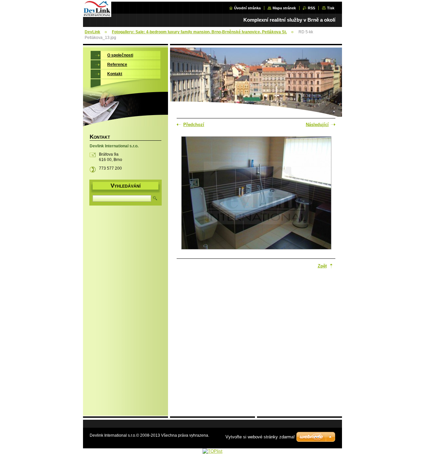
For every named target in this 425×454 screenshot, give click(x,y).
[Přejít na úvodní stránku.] (97, 15)
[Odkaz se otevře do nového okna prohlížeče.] (256, 193)
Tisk (330, 8)
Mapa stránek (284, 8)
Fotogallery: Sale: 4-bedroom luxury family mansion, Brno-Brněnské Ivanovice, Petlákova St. (199, 32)
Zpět (322, 265)
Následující (317, 124)
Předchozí (193, 124)
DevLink (92, 32)
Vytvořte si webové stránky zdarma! (260, 436)
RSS (311, 8)
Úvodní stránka (247, 8)
